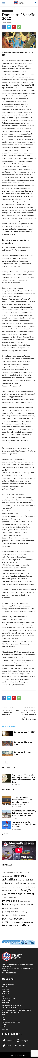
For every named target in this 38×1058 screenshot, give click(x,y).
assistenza (20, 876)
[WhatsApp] (19, 27)
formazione (15, 894)
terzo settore (10, 925)
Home (4, 8)
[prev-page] (3, 762)
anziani (26, 872)
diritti (20, 887)
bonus (18, 880)
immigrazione (13, 897)
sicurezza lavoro (29, 922)
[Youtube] (16, 1046)
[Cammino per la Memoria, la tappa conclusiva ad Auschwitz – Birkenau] (6, 814)
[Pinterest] (14, 27)
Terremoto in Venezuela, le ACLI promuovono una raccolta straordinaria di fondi (23, 778)
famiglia (26, 890)
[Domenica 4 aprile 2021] (7, 733)
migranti (15, 905)
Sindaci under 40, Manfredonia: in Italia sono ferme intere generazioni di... (22, 800)
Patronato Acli (9, 915)
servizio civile (18, 922)
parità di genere (25, 912)
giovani (29, 894)
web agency (14, 1055)
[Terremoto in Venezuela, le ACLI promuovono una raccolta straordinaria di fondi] (6, 778)
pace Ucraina (13, 908)
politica (7, 919)
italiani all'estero (25, 901)
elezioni (4, 890)
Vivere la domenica (14, 8)
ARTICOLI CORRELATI (10, 727)
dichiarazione (14, 887)
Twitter (9, 1046)
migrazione (26, 904)
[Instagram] (18, 1041)
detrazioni (5, 887)
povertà (19, 919)
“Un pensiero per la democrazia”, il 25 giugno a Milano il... (24, 824)
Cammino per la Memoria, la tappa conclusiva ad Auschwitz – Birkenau (24, 813)
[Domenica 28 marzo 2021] (7, 743)
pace (5, 908)
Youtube (22, 1046)
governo (5, 897)
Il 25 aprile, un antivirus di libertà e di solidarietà (10, 712)
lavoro (6, 904)
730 (3, 872)
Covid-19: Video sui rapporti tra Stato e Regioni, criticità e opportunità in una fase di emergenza (28, 714)
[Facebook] (4, 27)
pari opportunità (10, 912)
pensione (21, 915)
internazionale (10, 901)
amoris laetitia (18, 872)
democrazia (31, 883)
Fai (19, 891)
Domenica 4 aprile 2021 (24, 732)
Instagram (25, 1041)
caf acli (29, 880)
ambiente (10, 872)
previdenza (7, 922)
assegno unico (7, 876)
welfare (24, 925)
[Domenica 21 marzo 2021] (7, 753)
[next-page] (6, 762)
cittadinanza (18, 883)
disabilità (26, 887)
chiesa (6, 883)
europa (12, 890)
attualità (8, 879)
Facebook (10, 1041)
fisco (4, 894)
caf (23, 880)
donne (32, 887)
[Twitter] (9, 27)
